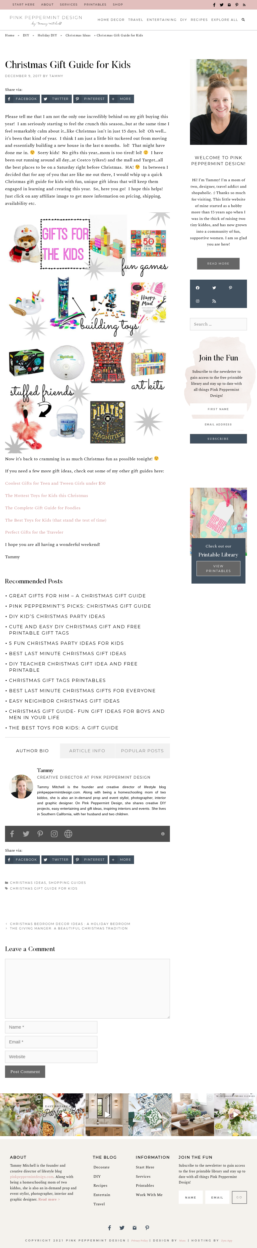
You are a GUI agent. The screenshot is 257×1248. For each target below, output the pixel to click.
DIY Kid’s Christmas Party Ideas (57, 616)
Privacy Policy (139, 1240)
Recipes (100, 1185)
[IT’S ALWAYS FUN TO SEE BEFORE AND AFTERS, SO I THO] (192, 1114)
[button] (214, 5)
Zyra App (226, 1240)
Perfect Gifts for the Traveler (34, 532)
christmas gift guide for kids (44, 888)
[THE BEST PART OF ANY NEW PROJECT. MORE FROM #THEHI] (149, 1114)
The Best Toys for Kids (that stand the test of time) (55, 520)
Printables (145, 1185)
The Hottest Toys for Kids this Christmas (46, 495)
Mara (182, 1240)
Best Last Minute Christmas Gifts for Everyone (82, 691)
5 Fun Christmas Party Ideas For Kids (66, 643)
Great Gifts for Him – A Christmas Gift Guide (77, 596)
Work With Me (149, 1195)
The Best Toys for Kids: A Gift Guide (64, 728)
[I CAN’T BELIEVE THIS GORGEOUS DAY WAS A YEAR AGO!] (21, 1114)
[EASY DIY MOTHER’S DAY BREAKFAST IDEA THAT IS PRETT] (64, 1114)
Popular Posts (142, 750)
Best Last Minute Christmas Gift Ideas (67, 653)
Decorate (101, 1167)
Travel (99, 1204)
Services (143, 1176)
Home (9, 35)
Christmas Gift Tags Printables (57, 680)
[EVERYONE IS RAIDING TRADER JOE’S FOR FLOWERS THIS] (235, 1114)
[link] (23, 5)
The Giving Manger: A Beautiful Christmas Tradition (69, 928)
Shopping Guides (67, 883)
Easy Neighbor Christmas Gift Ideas (64, 701)
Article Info (87, 750)
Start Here (145, 1167)
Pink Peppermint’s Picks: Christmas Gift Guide (80, 606)
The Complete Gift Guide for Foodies (43, 508)
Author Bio (32, 750)
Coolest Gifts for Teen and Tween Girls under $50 (55, 483)
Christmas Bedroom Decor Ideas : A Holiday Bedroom (70, 924)
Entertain (101, 1195)
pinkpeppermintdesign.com (31, 1176)
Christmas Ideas (78, 35)
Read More (218, 263)
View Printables (218, 568)
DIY (26, 35)
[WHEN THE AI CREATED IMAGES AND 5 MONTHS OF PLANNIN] (107, 1114)
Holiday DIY (47, 35)
